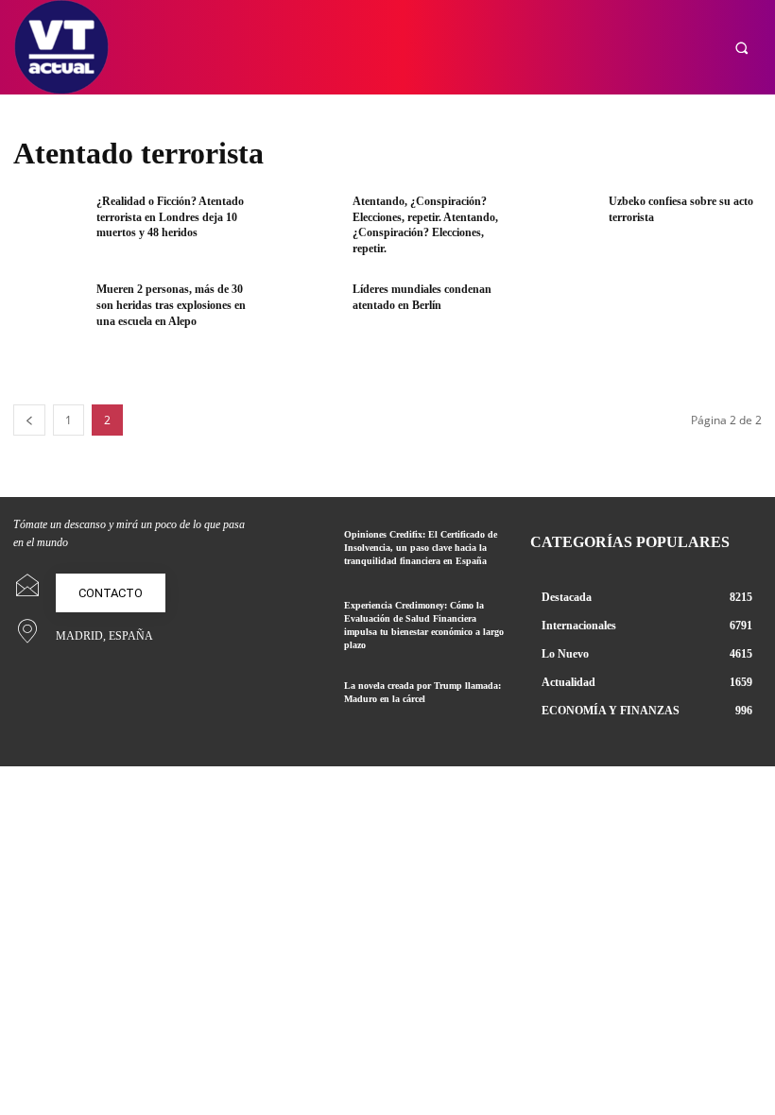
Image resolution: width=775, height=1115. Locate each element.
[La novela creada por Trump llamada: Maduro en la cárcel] (300, 703)
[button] (741, 47)
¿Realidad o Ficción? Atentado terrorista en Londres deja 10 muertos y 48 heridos (170, 217)
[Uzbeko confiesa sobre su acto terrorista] (560, 226)
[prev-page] (29, 420)
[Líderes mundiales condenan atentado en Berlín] (304, 314)
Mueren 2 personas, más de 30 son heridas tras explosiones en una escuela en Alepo (171, 305)
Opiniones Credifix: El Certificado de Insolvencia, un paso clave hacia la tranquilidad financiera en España (420, 547)
